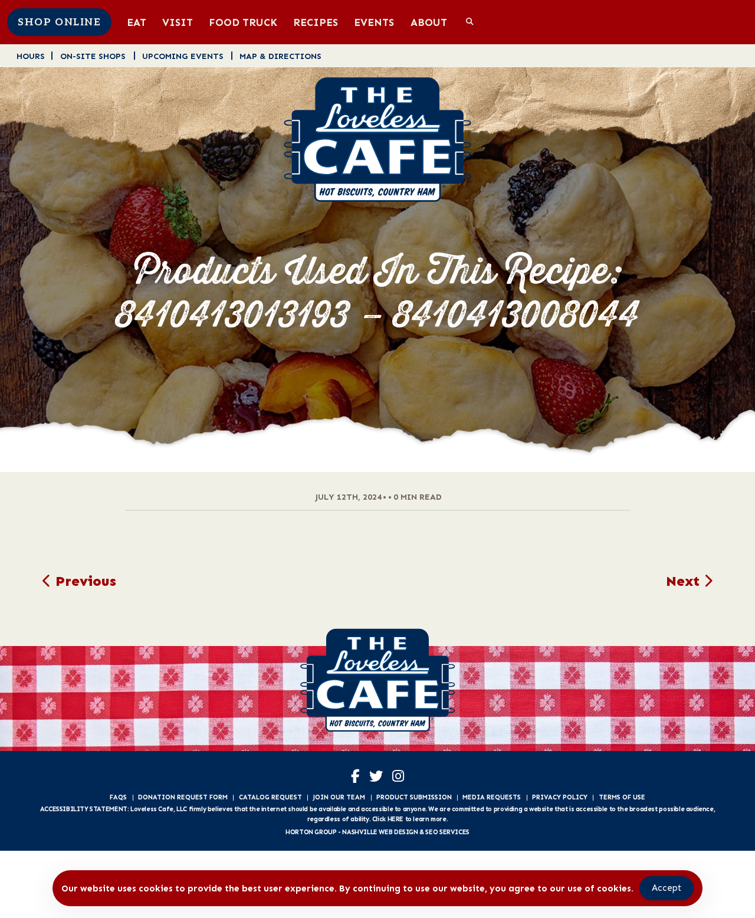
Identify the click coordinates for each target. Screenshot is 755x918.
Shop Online (59, 22)
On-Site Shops (93, 56)
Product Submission (414, 797)
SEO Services (447, 832)
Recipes (315, 22)
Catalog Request (270, 797)
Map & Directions (280, 56)
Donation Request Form (183, 797)
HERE (395, 819)
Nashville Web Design (380, 832)
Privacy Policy (559, 797)
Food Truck (243, 22)
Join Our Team (339, 797)
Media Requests (491, 797)
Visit (177, 22)
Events (374, 22)
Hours (31, 56)
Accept (666, 888)
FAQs (118, 797)
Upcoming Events (183, 56)
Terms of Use (622, 797)
